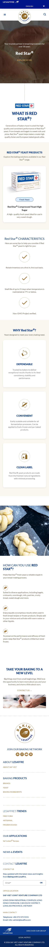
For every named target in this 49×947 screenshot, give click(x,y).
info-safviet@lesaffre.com (20, 920)
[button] (35, 6)
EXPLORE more (24, 60)
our (15, 835)
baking (15, 778)
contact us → (24, 690)
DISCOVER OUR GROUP (36, 931)
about (13, 761)
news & (12, 851)
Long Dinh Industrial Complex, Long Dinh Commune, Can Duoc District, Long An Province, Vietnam (22, 903)
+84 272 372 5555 (21, 917)
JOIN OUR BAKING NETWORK (24, 749)
